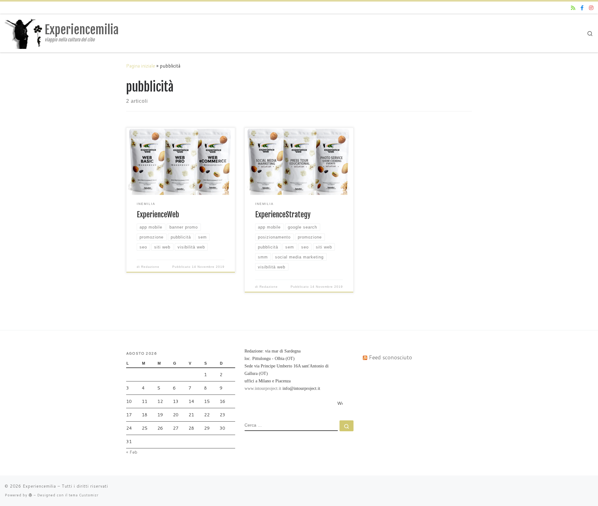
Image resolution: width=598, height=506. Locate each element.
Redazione (150, 266)
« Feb (131, 452)
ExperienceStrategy (283, 214)
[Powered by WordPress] (30, 495)
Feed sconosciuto (390, 357)
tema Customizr (83, 495)
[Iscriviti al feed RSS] (573, 8)
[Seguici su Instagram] (591, 8)
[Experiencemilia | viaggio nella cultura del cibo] (23, 32)
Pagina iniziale (140, 65)
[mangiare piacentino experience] (582, 8)
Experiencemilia (39, 486)
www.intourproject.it (262, 388)
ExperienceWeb (158, 214)
